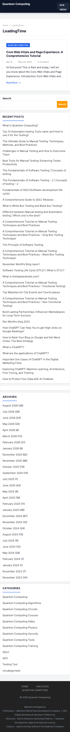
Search (7, 98)
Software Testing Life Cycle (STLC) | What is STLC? (33, 270)
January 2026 (11, 448)
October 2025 (11, 466)
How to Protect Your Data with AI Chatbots (28, 379)
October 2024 (11, 528)
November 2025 (12, 460)
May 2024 (8, 552)
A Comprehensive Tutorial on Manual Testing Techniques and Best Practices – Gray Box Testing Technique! (33, 235)
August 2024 (10, 534)
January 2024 (11, 565)
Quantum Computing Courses (20, 615)
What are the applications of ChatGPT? (26, 353)
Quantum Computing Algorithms (22, 603)
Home (5, 25)
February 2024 (11, 559)
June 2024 (9, 546)
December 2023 (12, 571)
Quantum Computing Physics (20, 627)
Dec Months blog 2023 (16, 321)
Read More (13, 82)
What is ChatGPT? (13, 347)
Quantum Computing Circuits (20, 609)
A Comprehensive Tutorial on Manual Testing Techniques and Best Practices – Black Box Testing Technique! (33, 254)
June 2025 (9, 485)
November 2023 (12, 577)
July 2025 (8, 479)
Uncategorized (11, 670)
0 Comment (43, 62)
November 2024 (12, 522)
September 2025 (13, 473)
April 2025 (9, 497)
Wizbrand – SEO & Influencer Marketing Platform (29, 718)
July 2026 (8, 411)
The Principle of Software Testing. (23, 244)
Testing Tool (10, 664)
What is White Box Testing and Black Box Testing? (33, 205)
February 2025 (11, 503)
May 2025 (8, 491)
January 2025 (11, 509)
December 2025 (12, 454)
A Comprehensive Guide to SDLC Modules (28, 199)
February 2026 (11, 442)
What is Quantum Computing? (20, 125)
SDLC (6, 652)
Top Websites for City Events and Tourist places (31, 292)
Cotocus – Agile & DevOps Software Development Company (35, 726)
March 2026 (10, 436)
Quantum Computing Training (20, 646)
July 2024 (8, 540)
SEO (5, 658)
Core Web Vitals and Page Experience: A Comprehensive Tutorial (34, 54)
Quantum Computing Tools (19, 639)
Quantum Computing (16, 4)
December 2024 (12, 516)
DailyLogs (42, 686)
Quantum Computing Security (20, 633)
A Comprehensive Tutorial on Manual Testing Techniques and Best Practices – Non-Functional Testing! (32, 302)
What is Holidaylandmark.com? (21, 276)
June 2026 (9, 417)
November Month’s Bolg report (21, 264)
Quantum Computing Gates (19, 621)
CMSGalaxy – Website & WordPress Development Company (31, 711)
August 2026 (10, 405)
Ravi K (9, 62)
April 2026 (9, 430)
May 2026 (8, 424)
